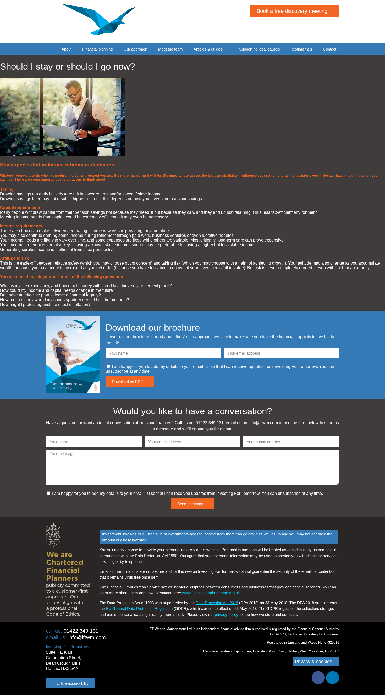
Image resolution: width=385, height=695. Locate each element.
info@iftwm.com (76, 637)
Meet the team (170, 49)
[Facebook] (318, 677)
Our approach (135, 49)
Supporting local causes (259, 49)
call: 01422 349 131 (316, 24)
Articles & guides (208, 49)
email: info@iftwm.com (312, 31)
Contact (329, 49)
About (67, 49)
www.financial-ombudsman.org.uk (211, 593)
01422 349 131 (72, 631)
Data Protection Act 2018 (217, 603)
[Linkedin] (332, 677)
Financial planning (97, 49)
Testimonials (301, 49)
